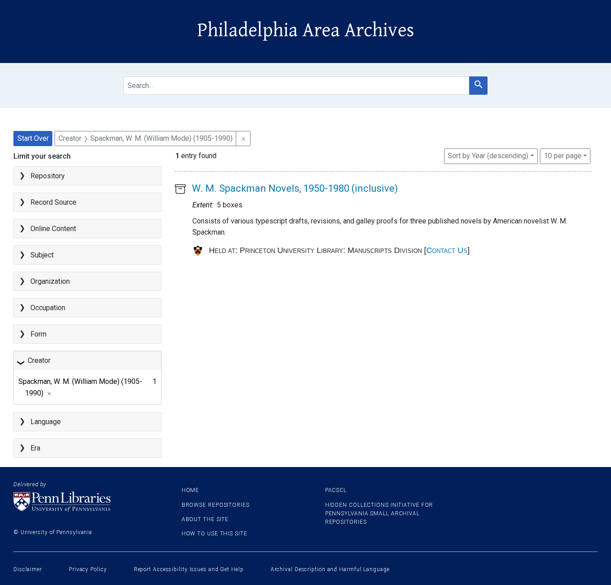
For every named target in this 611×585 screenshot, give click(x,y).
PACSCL (336, 490)
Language (45, 421)
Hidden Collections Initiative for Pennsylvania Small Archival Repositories (379, 513)
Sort (488, 156)
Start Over (33, 138)
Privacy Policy (88, 569)
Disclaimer (27, 569)
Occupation (47, 307)
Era (35, 448)
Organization (50, 281)
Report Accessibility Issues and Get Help (189, 569)
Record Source (53, 202)
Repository (47, 176)
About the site (205, 519)
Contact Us (446, 250)
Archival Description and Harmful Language (330, 569)
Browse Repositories (216, 505)
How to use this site (214, 533)
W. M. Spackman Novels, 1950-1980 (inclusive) (295, 188)
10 (562, 155)
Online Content (53, 228)
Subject (42, 255)
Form (38, 334)
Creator (39, 360)
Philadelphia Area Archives (305, 30)
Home (190, 490)
